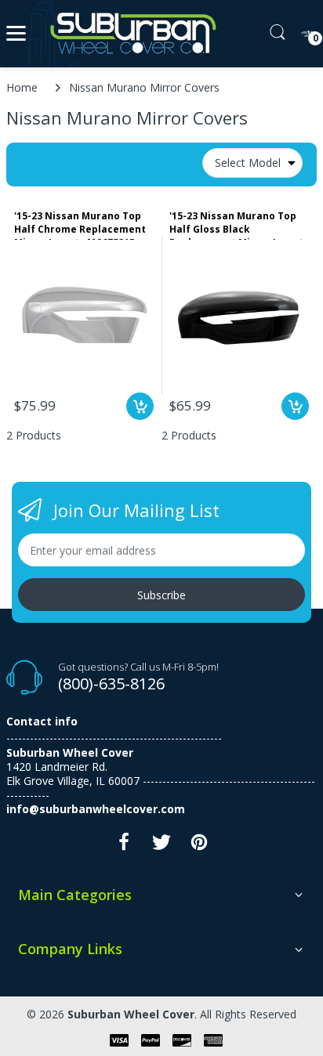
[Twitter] (161, 846)
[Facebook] (123, 846)
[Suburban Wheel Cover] (130, 34)
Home (22, 87)
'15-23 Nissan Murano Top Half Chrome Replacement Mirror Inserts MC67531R (80, 225)
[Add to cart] (140, 406)
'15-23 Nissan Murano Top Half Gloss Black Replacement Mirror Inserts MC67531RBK (239, 225)
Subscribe (161, 595)
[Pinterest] (199, 846)
